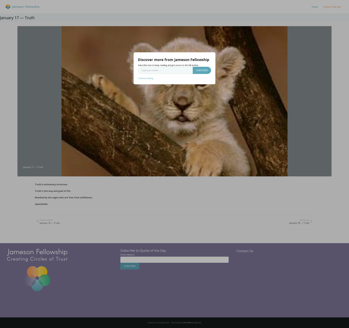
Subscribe (202, 70)
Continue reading (145, 78)
